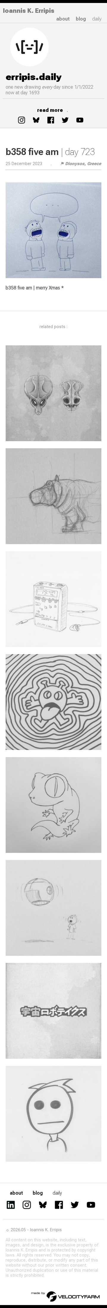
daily (97, 19)
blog (81, 19)
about (63, 19)
